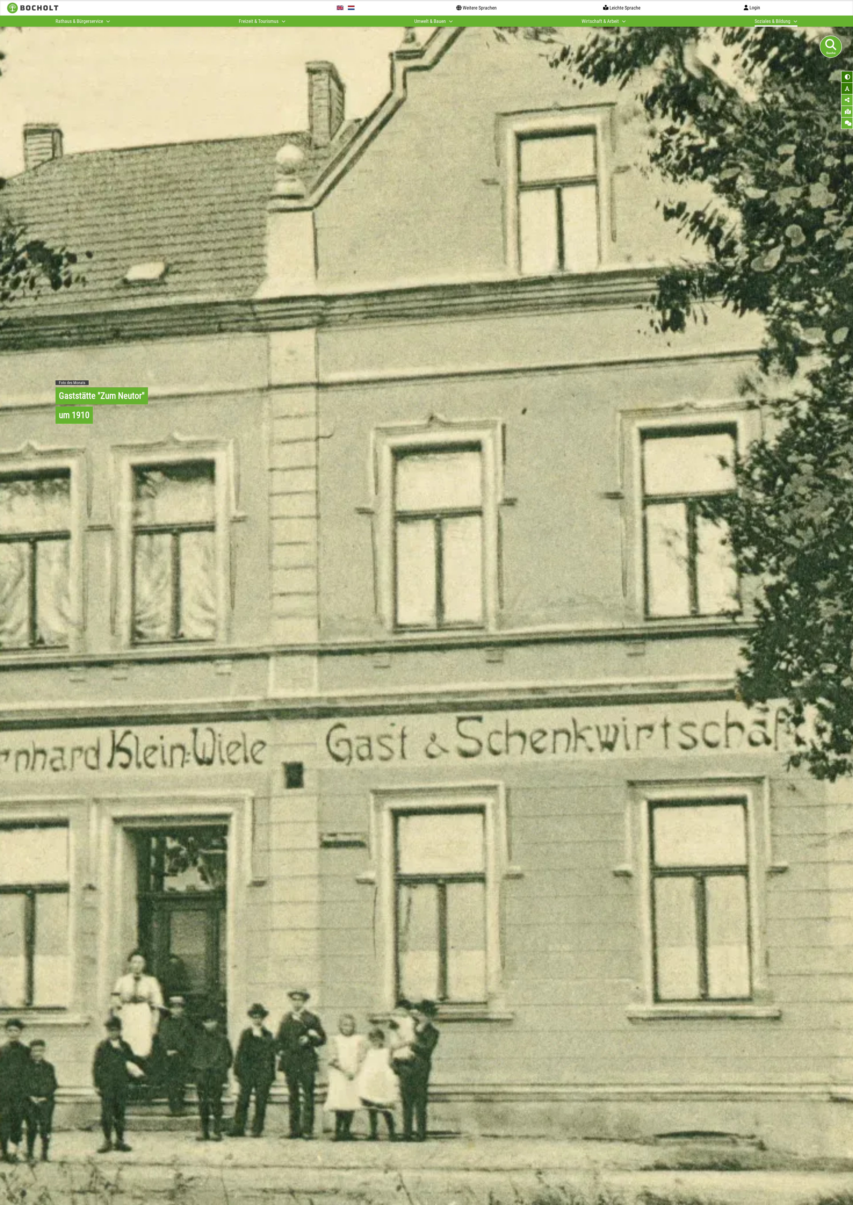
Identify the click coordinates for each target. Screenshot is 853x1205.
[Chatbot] (847, 123)
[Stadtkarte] (847, 111)
